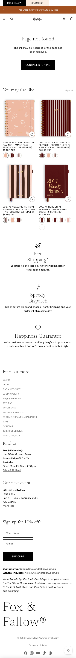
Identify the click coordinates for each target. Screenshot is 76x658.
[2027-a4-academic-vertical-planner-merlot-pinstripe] (12, 155)
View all (69, 90)
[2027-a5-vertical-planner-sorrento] (62, 220)
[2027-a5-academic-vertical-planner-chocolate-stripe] (19, 155)
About (6, 384)
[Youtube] (38, 653)
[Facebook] (26, 653)
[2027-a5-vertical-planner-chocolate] (48, 220)
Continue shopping (38, 64)
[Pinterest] (50, 653)
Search (7, 380)
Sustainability (11, 393)
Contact (8, 426)
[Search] (12, 19)
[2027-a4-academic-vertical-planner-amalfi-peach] (6, 155)
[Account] (64, 19)
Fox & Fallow (14, 3)
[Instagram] (32, 653)
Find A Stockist (12, 389)
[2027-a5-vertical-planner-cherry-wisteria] (55, 220)
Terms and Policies (38, 645)
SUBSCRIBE (18, 556)
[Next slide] (72, 10)
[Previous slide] (4, 10)
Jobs (5, 421)
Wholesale (9, 407)
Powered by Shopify (49, 638)
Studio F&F (37, 3)
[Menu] (4, 19)
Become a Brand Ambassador (20, 417)
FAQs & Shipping (12, 398)
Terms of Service (13, 431)
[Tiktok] (44, 653)
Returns (7, 403)
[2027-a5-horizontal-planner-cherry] (42, 220)
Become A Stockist (14, 412)
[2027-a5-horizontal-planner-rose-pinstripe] (68, 220)
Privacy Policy (11, 435)
